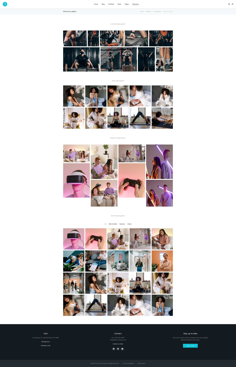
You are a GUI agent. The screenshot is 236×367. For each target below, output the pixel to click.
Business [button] (122, 224)
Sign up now (190, 346)
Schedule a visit (45, 345)
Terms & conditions (128, 363)
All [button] (105, 224)
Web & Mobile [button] (113, 224)
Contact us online (118, 344)
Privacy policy (141, 363)
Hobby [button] (129, 224)
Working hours (45, 341)
